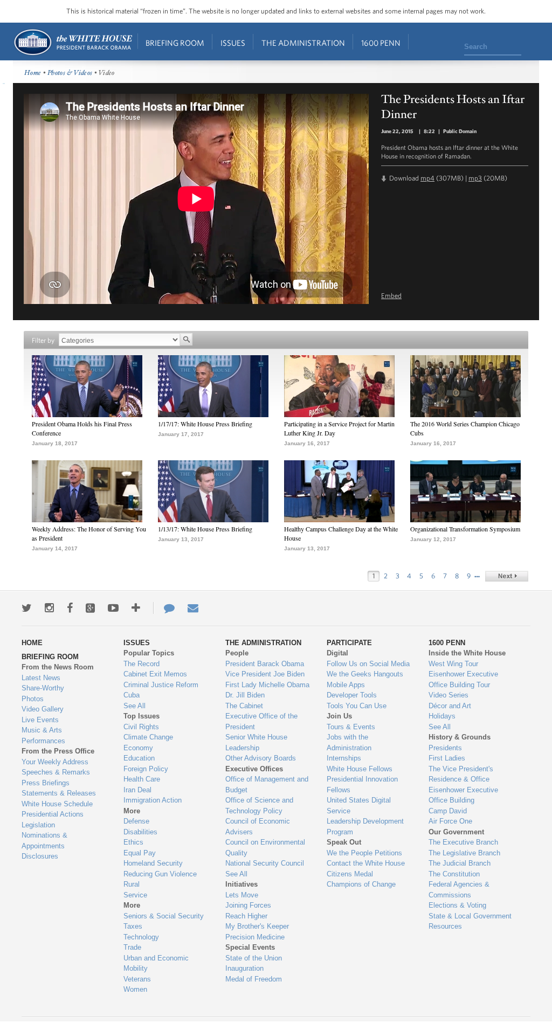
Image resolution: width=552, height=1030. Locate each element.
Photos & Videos (70, 73)
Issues (232, 42)
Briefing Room (175, 42)
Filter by (43, 340)
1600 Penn (381, 42)
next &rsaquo (506, 576)
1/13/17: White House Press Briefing (205, 528)
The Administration (303, 42)
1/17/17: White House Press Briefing (205, 423)
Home (72, 42)
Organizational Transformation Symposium (465, 528)
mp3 (475, 178)
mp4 (427, 178)
